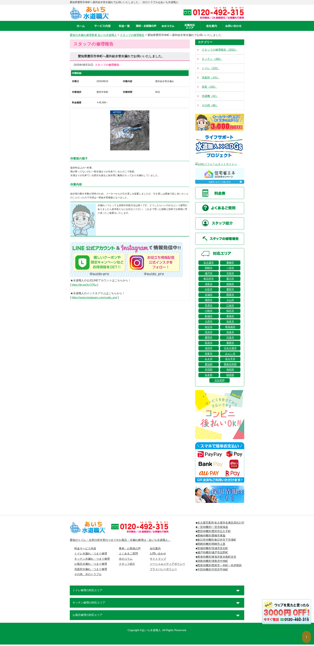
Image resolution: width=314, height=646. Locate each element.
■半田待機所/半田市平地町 (212, 569)
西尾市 (230, 294)
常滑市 (208, 305)
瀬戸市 (208, 273)
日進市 (230, 337)
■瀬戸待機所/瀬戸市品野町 (212, 552)
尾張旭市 (230, 326)
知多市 (230, 321)
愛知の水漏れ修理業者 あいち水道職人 (93, 35)
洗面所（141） (211, 77)
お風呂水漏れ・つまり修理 (90, 563)
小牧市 (208, 310)
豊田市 (230, 289)
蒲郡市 (208, 300)
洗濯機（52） (210, 96)
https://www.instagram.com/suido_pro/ (94, 297)
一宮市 (230, 267)
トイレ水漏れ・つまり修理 (90, 553)
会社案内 (155, 548)
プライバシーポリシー (163, 569)
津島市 (208, 284)
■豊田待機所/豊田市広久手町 (213, 531)
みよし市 (230, 353)
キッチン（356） (212, 59)
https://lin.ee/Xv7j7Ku (84, 284)
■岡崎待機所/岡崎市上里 (210, 543)
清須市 (208, 348)
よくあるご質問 (128, 553)
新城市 (208, 316)
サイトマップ (158, 558)
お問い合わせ (158, 553)
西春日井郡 (230, 364)
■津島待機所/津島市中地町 (212, 561)
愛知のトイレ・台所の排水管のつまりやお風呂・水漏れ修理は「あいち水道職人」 (120, 539)
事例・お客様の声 (130, 548)
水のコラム (125, 558)
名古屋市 (209, 262)
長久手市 (230, 358)
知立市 (208, 326)
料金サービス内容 (85, 548)
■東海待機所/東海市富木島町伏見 (216, 556)
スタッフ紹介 (127, 563)
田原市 (208, 342)
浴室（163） (209, 86)
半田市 (230, 273)
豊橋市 (230, 262)
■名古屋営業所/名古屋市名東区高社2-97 (220, 522)
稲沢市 (230, 310)
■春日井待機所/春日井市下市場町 (216, 539)
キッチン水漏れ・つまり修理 (92, 558)
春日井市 (209, 278)
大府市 (208, 321)
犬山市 (230, 300)
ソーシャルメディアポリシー (167, 563)
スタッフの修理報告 (132, 35)
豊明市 (208, 337)
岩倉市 (230, 332)
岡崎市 (208, 267)
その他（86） (210, 105)
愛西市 (230, 342)
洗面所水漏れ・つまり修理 (90, 569)
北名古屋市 (230, 348)
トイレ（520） (211, 68)
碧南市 (230, 284)
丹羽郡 (208, 369)
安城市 (208, 294)
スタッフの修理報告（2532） (219, 49)
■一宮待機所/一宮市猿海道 (212, 527)
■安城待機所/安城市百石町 (212, 548)
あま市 (208, 358)
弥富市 (208, 353)
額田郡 (230, 375)
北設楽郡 (219, 380)
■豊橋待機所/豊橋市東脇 (210, 535)
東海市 (230, 316)
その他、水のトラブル (88, 574)
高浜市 (208, 332)
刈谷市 (208, 289)
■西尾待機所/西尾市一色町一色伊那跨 (219, 565)
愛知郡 (208, 364)
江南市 (230, 305)
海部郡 (230, 369)
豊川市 (230, 278)
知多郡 (208, 375)
